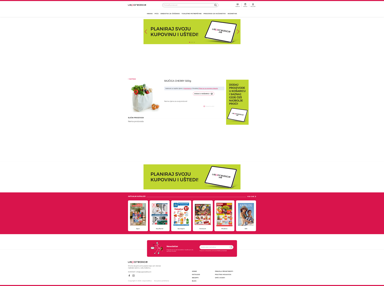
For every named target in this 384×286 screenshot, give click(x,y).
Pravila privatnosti (224, 271)
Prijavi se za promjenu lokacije (208, 88)
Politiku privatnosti (222, 250)
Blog (194, 281)
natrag (132, 79)
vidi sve (250, 196)
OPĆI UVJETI (220, 278)
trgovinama (187, 88)
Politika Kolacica (223, 274)
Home (194, 271)
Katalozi (196, 274)
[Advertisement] (188, 61)
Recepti (195, 278)
